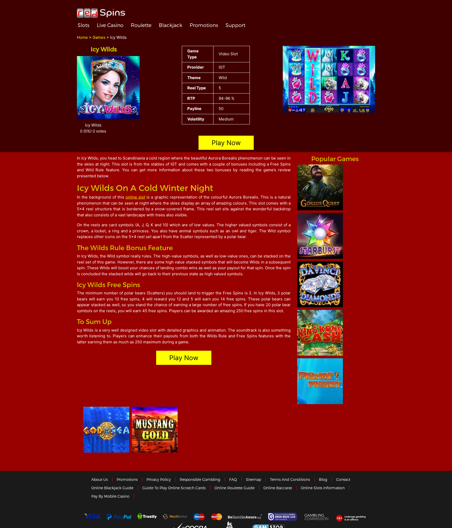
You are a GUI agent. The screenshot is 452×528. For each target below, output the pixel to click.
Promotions (204, 25)
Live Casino (110, 25)
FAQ (233, 479)
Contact (343, 479)
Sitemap (253, 479)
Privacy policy (158, 479)
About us (99, 479)
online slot (135, 197)
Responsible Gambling (200, 479)
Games (99, 37)
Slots (83, 25)
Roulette (141, 25)
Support (235, 25)
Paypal (118, 516)
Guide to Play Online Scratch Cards (174, 488)
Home (82, 37)
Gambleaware (245, 516)
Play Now (226, 143)
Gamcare (283, 517)
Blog (323, 479)
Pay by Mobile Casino (110, 496)
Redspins (101, 11)
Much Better (175, 516)
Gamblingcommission (316, 516)
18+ (352, 516)
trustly (147, 516)
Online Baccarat (277, 488)
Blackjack (170, 25)
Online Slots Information (323, 488)
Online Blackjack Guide (112, 488)
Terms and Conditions (290, 479)
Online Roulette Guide (234, 488)
